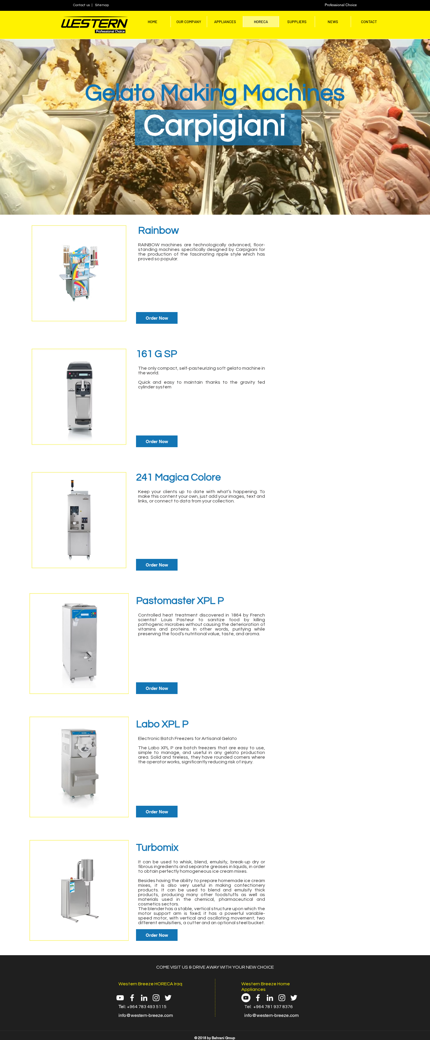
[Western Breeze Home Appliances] (281, 997)
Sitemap (102, 5)
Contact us (82, 5)
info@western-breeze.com (145, 1015)
